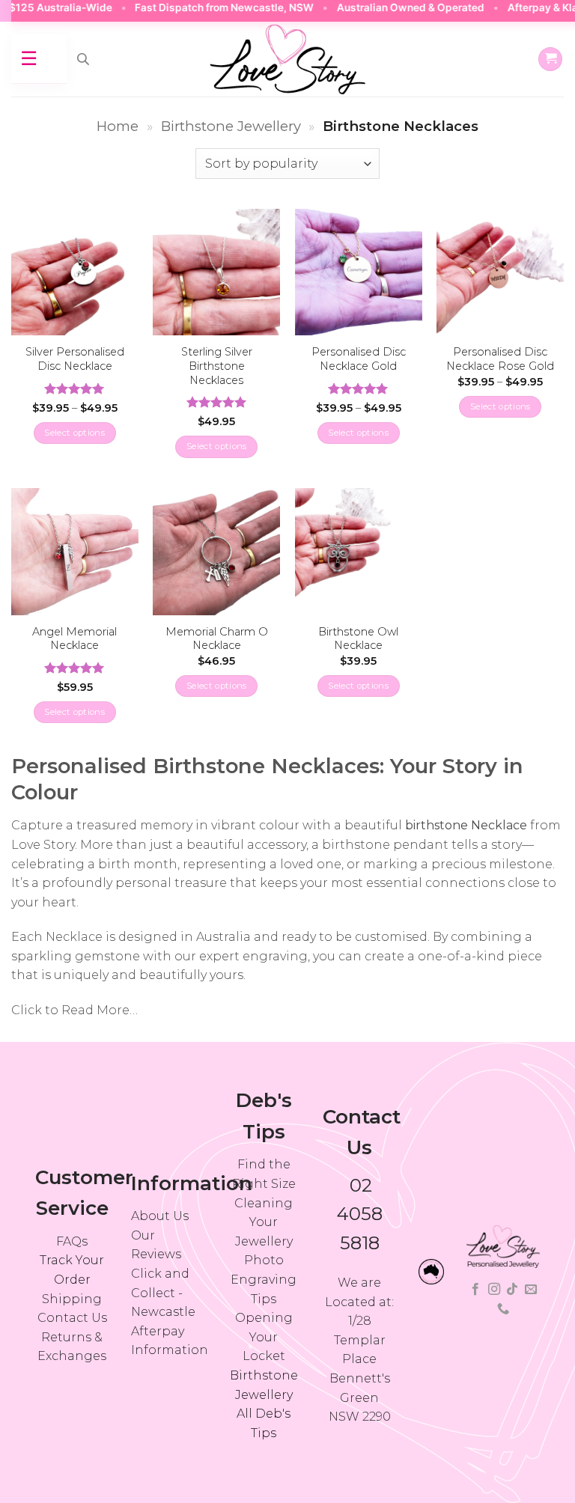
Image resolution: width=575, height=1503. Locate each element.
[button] (550, 59)
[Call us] (503, 1309)
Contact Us (72, 1318)
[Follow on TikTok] (512, 1289)
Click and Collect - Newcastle (163, 1292)
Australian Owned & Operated (389, 7)
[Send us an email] (531, 1289)
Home (118, 126)
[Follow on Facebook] (475, 1289)
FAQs (72, 1241)
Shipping (72, 1299)
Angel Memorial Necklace (74, 639)
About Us (160, 1216)
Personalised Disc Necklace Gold (358, 359)
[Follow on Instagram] (494, 1289)
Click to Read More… (74, 1010)
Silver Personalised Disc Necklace (74, 359)
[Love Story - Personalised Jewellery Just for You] (287, 59)
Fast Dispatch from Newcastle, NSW (204, 7)
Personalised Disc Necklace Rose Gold (500, 359)
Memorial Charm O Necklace (216, 639)
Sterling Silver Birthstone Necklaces (216, 365)
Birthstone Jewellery (231, 126)
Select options (74, 432)
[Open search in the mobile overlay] (83, 59)
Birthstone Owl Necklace (358, 639)
